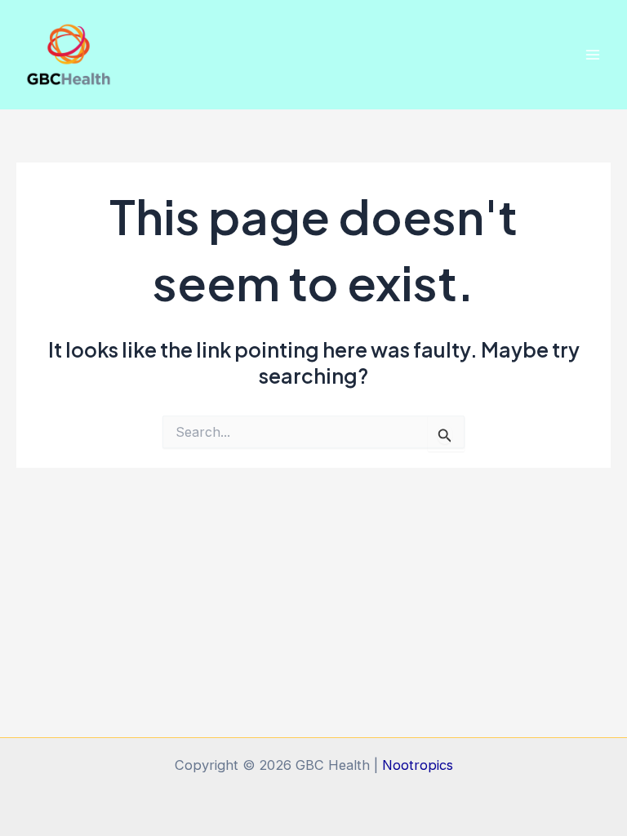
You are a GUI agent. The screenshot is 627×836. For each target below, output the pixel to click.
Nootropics (417, 765)
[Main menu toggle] (592, 54)
